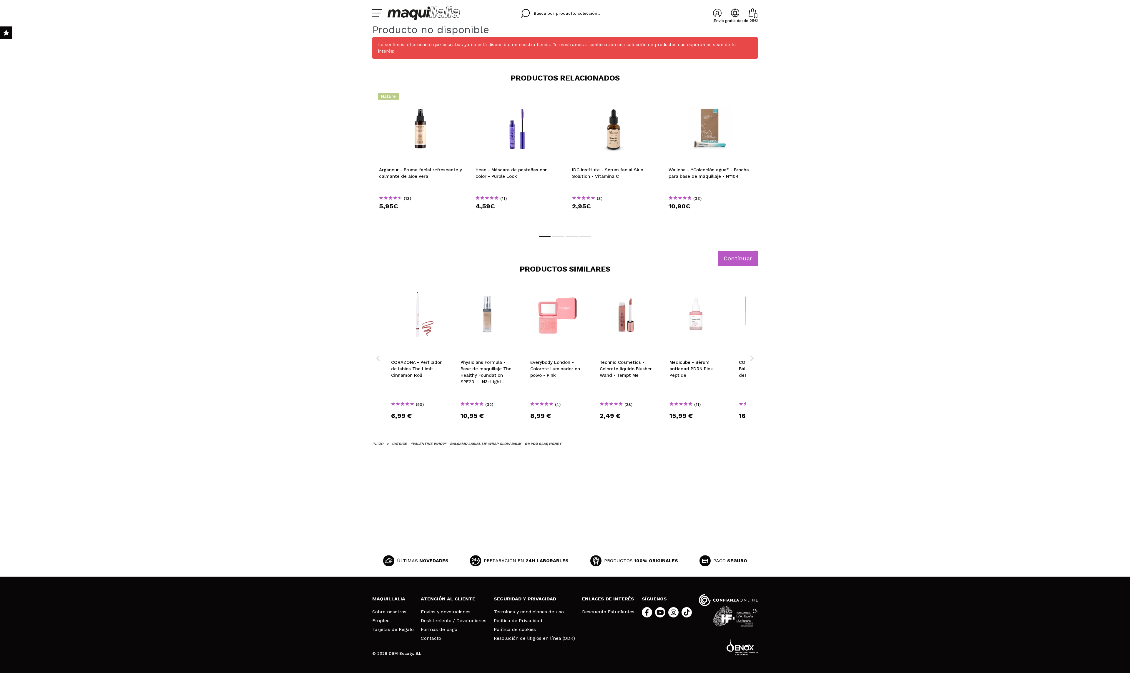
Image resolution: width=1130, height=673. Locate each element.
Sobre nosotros (389, 612)
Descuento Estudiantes (608, 612)
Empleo (381, 620)
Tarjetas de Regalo (393, 629)
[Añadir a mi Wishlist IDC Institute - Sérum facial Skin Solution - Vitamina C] (613, 98)
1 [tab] (545, 236)
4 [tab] (585, 236)
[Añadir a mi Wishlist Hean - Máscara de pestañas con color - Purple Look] (517, 98)
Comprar (420, 217)
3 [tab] (572, 236)
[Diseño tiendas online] (742, 647)
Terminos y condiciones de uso (529, 612)
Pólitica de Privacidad (518, 620)
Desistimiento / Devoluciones (453, 620)
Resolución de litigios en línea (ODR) (534, 638)
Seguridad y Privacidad (525, 599)
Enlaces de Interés (608, 599)
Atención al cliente (448, 599)
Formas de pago (439, 629)
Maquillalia (388, 599)
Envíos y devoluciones (446, 612)
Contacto (431, 638)
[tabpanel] (420, 158)
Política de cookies (515, 629)
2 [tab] (558, 236)
